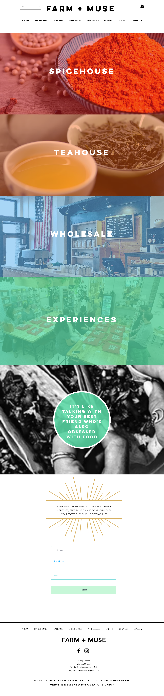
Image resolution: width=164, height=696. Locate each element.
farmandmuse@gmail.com (87, 670)
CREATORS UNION (101, 684)
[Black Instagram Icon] (87, 651)
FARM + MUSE (81, 8)
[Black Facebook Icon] (79, 651)
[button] (142, 6)
